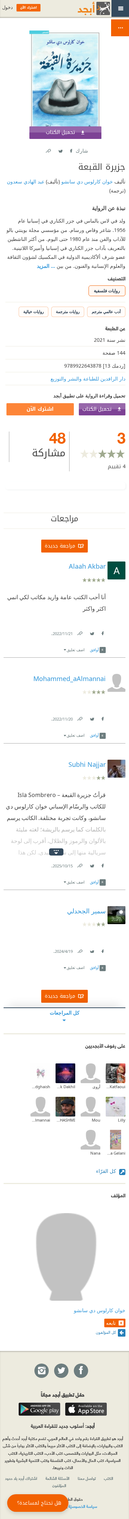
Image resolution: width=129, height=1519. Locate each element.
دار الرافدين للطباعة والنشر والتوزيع (88, 378)
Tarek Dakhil (65, 1086)
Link (79, 632)
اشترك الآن (40, 409)
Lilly (121, 1120)
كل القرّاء (107, 1171)
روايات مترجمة (68, 311)
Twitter (60, 149)
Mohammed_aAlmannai (40, 1120)
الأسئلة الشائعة (58, 1478)
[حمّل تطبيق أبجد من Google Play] (39, 1409)
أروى (96, 1086)
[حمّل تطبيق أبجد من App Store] (86, 1409)
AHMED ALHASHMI (65, 1120)
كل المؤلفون (106, 1332)
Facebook (70, 149)
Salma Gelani (115, 1153)
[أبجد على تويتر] (60, 1371)
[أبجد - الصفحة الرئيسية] (85, 8)
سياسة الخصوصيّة (82, 1506)
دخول (7, 7)
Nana (95, 1153)
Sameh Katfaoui (115, 1086)
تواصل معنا (87, 1478)
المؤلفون (59, 1485)
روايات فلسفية (107, 291)
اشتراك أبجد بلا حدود (21, 1478)
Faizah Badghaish (40, 1086)
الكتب (108, 1478)
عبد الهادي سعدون (25, 181)
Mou (96, 1120)
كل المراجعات (65, 1012)
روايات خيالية (33, 311)
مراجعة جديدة (60, 546)
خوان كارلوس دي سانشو (86, 181)
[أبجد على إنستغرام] (41, 1371)
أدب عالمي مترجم (106, 311)
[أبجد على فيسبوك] (80, 1371)
